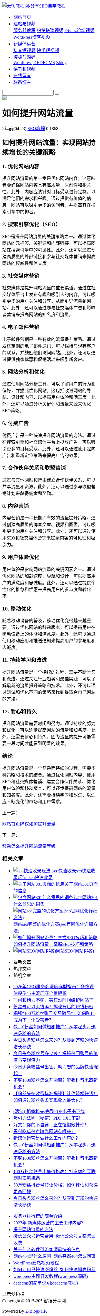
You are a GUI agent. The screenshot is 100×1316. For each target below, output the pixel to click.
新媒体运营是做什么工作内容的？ (46, 1138)
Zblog (61, 62)
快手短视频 (48, 50)
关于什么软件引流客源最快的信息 (46, 1249)
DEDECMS (44, 62)
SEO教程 (36, 128)
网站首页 (22, 17)
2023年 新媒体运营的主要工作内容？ (49, 1222)
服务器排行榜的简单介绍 (37, 1216)
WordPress (22, 62)
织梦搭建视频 (50, 30)
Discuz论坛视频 (79, 30)
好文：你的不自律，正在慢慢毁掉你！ (51, 1124)
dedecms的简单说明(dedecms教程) (45, 1283)
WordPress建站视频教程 (36, 1263)
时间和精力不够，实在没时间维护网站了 (53, 1000)
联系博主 (22, 82)
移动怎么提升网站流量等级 (29, 846)
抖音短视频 (24, 50)
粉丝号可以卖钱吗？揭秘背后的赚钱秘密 (53, 1006)
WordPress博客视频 (31, 37)
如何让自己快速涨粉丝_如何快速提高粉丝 (54, 1269)
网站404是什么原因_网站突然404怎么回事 (54, 1256)
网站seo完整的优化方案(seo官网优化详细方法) (55, 927)
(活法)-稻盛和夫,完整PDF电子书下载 (49, 1111)
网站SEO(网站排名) (75, 951)
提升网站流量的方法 (33, 1229)
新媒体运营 (24, 43)
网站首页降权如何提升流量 (29, 824)
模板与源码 (24, 57)
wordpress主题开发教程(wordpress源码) (50, 1276)
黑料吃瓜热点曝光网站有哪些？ (44, 1131)
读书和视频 (24, 69)
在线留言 (22, 75)
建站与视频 (24, 23)
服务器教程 (24, 30)
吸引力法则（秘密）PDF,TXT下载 (46, 1118)
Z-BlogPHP (35, 1311)
